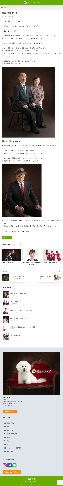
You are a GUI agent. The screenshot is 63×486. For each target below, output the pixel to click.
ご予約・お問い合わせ (11, 472)
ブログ (13, 245)
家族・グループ (11, 430)
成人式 (8, 437)
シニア (6, 237)
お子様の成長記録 (12, 434)
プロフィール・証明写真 (14, 448)
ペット (8, 441)
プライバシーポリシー (31, 481)
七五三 (8, 426)
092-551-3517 (11, 411)
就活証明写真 (10, 423)
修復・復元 (10, 451)
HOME (32, 479)
